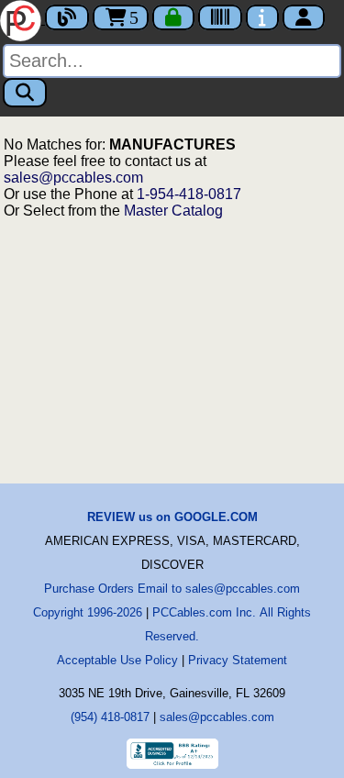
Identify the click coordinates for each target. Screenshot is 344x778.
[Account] (304, 17)
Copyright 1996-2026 (87, 612)
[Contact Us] (262, 17)
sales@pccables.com (73, 177)
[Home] (22, 19)
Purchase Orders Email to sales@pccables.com (172, 588)
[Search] (25, 92)
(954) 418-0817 (110, 717)
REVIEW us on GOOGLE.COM (172, 517)
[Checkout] (173, 17)
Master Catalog (173, 210)
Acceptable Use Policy (117, 660)
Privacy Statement (237, 660)
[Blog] (67, 17)
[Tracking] (220, 17)
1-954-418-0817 (189, 194)
